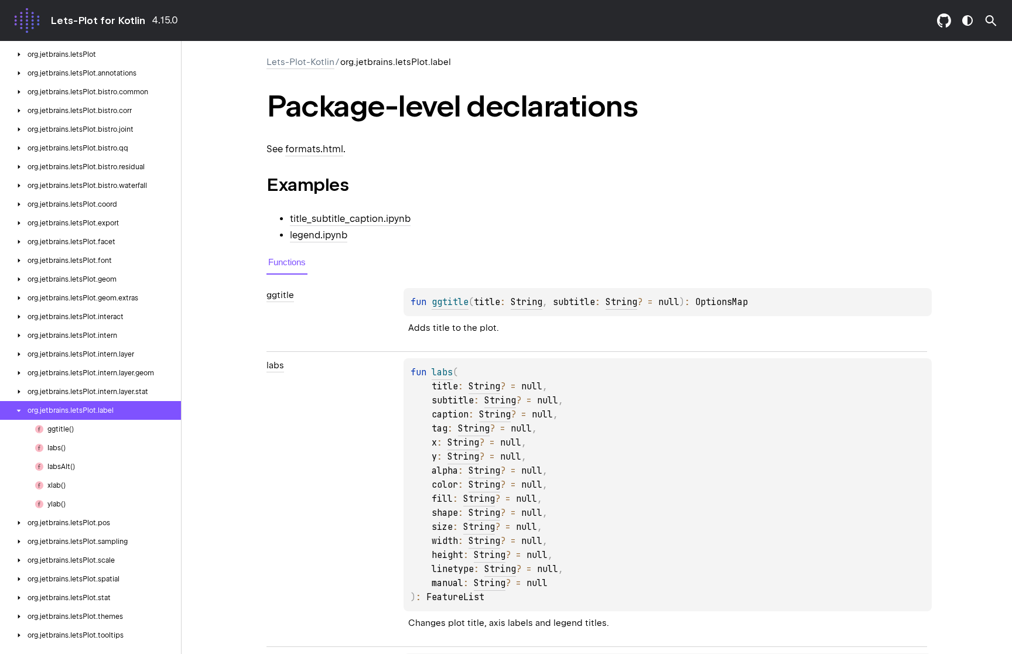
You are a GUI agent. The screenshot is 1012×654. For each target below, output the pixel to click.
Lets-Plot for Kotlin (97, 20)
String (526, 302)
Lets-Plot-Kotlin (300, 62)
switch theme (967, 20)
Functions (287, 262)
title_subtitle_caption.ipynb (350, 218)
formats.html (314, 149)
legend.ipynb (318, 235)
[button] (991, 20)
